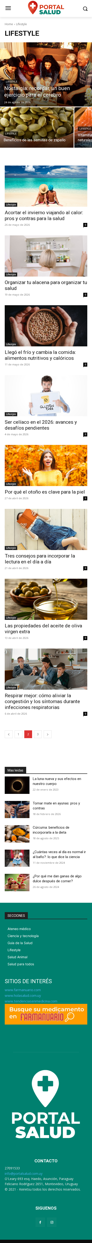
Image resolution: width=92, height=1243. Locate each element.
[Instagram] (51, 1222)
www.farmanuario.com (23, 989)
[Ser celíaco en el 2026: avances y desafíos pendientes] (46, 395)
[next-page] (48, 734)
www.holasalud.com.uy (23, 995)
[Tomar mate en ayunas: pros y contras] (17, 809)
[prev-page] (9, 734)
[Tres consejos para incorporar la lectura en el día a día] (46, 529)
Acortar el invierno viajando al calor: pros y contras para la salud (44, 215)
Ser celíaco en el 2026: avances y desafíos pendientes (41, 425)
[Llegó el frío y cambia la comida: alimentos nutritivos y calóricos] (46, 325)
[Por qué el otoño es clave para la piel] (46, 465)
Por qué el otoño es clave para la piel (45, 492)
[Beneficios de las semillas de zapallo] (37, 127)
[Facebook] (40, 1222)
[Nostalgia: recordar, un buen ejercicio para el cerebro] (46, 74)
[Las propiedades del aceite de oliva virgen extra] (46, 599)
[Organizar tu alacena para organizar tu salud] (46, 256)
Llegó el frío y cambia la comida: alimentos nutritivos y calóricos (40, 355)
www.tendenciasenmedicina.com (31, 1001)
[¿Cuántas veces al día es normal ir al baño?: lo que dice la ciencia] (17, 858)
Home (9, 24)
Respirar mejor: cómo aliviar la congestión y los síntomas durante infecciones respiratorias (42, 701)
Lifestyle (11, 81)
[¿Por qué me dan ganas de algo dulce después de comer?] (17, 882)
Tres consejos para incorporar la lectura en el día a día (40, 559)
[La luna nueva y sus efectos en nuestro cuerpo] (17, 785)
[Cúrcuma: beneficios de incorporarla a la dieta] (17, 834)
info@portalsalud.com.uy (23, 1173)
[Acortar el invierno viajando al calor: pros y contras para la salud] (46, 186)
